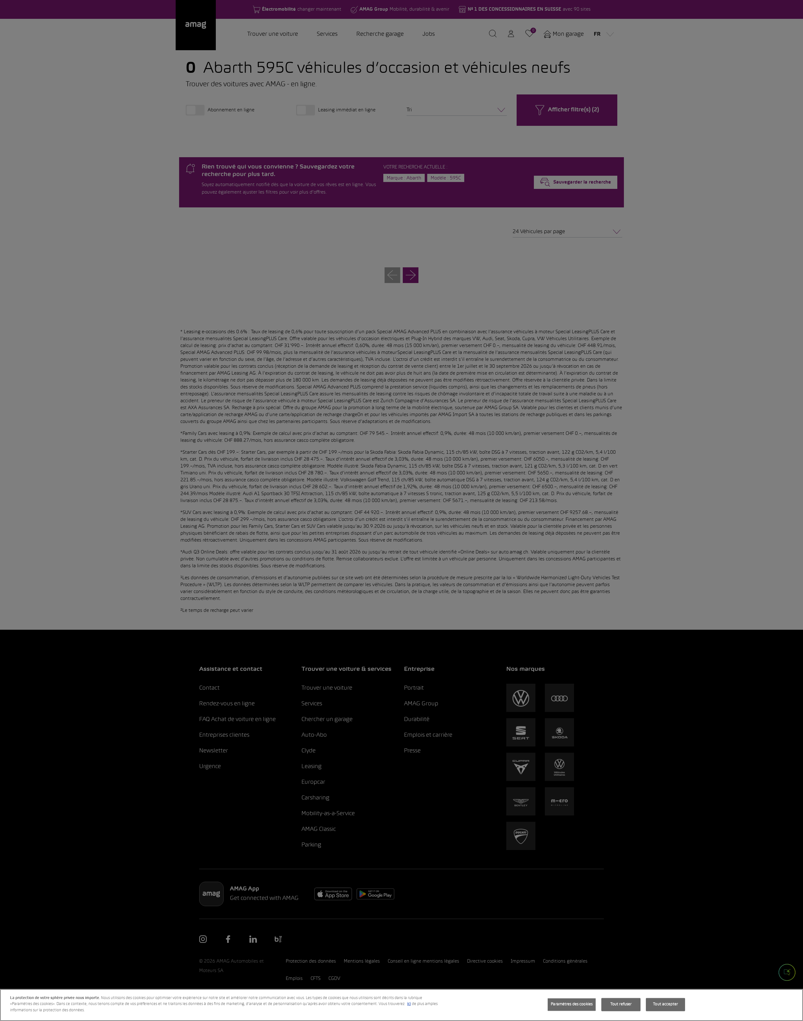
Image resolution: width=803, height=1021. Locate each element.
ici (409, 1004)
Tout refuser (621, 1004)
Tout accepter (665, 1004)
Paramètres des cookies (572, 1004)
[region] (401, 1005)
